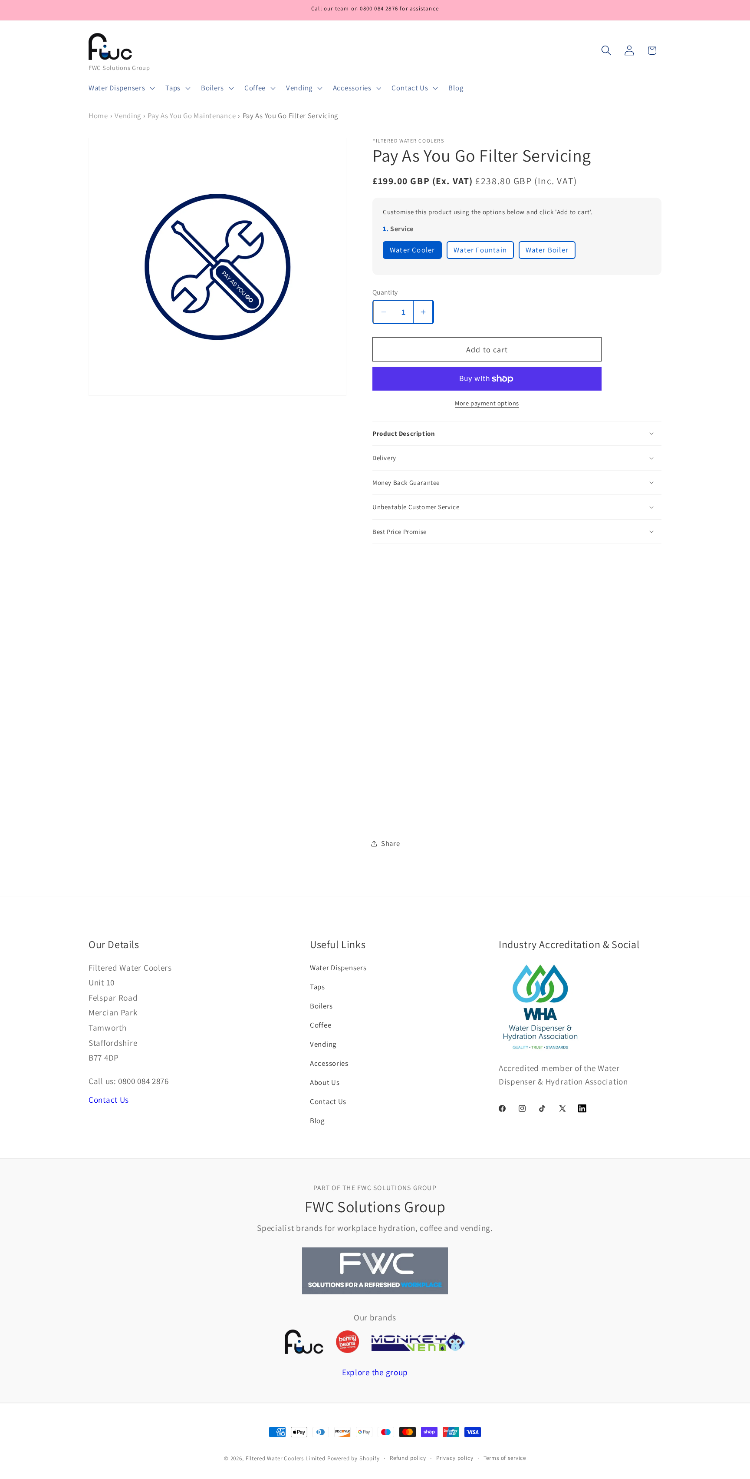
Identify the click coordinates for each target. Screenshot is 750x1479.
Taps (317, 987)
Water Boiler (547, 250)
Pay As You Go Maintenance (192, 115)
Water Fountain (480, 250)
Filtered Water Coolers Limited (286, 1458)
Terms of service (505, 1458)
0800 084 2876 (143, 1081)
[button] (120, 88)
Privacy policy (455, 1458)
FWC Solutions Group (119, 68)
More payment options (487, 403)
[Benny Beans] (347, 1341)
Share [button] (390, 843)
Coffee (320, 1025)
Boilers (321, 1006)
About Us (325, 1082)
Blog (317, 1120)
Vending (128, 115)
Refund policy (408, 1458)
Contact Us (109, 1099)
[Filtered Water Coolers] (304, 1341)
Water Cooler (412, 250)
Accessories (329, 1063)
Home (98, 115)
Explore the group (375, 1372)
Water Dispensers (338, 967)
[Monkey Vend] (418, 1342)
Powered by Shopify (353, 1458)
